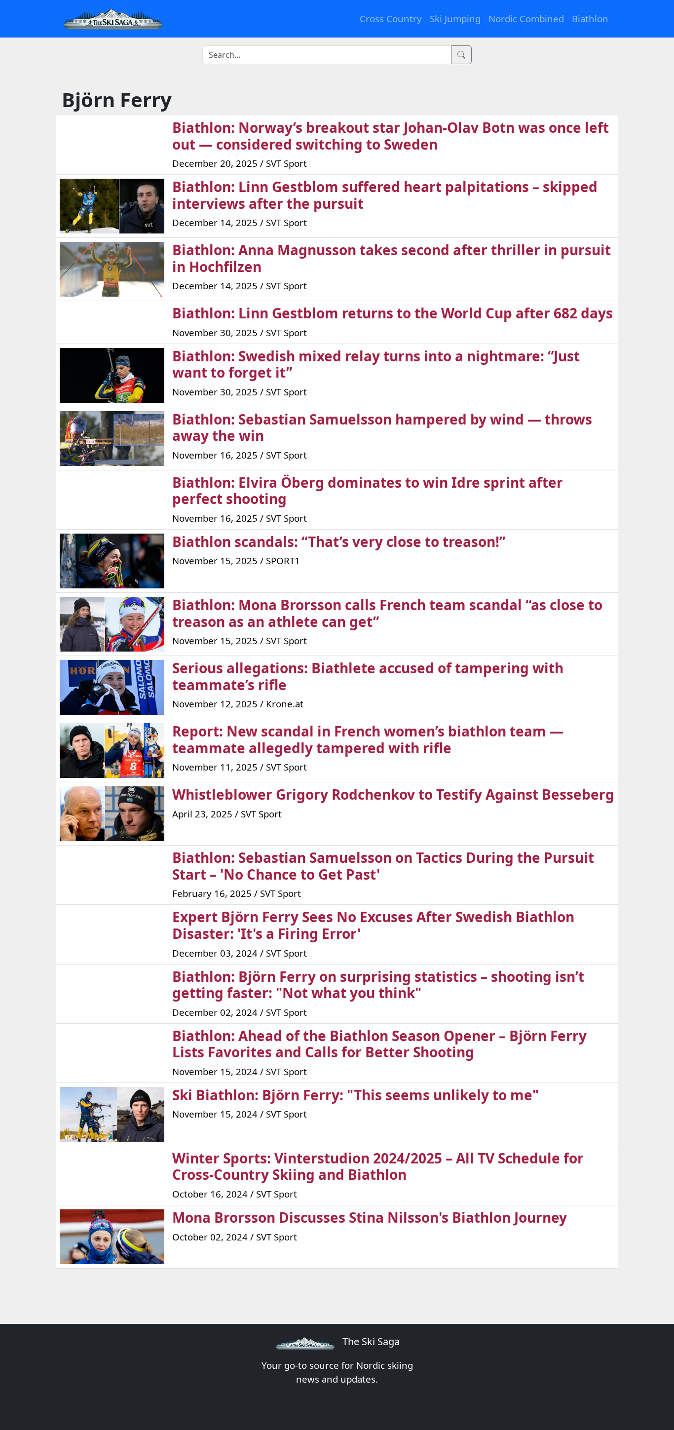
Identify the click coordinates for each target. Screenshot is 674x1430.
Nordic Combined (526, 18)
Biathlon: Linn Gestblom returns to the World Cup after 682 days (392, 313)
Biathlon (590, 18)
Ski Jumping (455, 18)
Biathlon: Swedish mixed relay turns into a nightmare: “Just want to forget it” (376, 364)
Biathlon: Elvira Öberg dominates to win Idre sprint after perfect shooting (367, 490)
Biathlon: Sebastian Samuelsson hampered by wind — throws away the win (382, 427)
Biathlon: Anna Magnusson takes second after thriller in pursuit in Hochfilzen (391, 258)
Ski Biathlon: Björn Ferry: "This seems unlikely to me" (355, 1094)
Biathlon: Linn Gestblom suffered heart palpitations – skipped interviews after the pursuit (385, 195)
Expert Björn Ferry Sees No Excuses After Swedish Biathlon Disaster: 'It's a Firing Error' (373, 925)
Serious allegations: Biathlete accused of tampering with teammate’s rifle (367, 676)
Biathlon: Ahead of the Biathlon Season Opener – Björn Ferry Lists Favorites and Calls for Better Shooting (379, 1044)
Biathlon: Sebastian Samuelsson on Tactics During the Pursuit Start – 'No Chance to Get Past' (383, 866)
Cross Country (391, 18)
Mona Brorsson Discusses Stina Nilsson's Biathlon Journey (369, 1217)
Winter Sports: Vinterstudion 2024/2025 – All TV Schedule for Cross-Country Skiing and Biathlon (378, 1166)
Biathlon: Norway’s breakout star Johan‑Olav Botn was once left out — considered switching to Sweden (390, 136)
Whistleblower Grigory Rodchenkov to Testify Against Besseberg (393, 794)
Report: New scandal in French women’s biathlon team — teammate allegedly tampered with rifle (367, 739)
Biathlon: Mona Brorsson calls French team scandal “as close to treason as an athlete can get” (387, 613)
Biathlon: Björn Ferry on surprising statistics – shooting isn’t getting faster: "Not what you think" (378, 985)
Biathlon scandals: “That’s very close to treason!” (338, 541)
